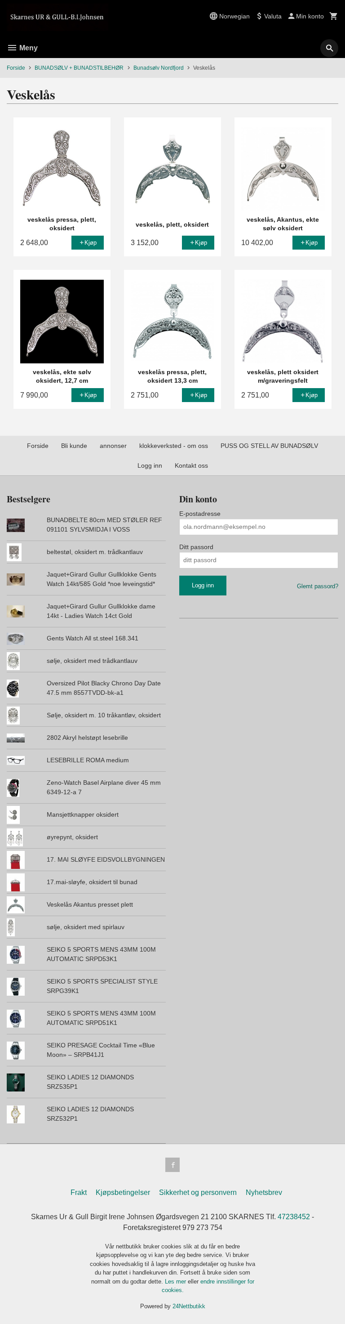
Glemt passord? (317, 586)
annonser (113, 445)
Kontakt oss (191, 465)
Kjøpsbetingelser (123, 1192)
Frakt (79, 1192)
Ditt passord (196, 546)
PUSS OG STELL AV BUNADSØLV (269, 445)
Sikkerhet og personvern (198, 1192)
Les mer (176, 1281)
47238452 (294, 1217)
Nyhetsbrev (264, 1192)
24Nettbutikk (188, 1306)
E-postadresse (200, 513)
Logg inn (149, 465)
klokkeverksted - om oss (173, 445)
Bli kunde (74, 445)
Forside (16, 68)
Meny (28, 48)
